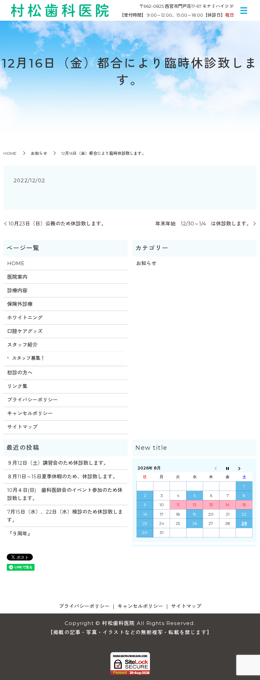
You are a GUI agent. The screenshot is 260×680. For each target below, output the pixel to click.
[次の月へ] (244, 467)
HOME (10, 153)
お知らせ (39, 153)
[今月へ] (227, 467)
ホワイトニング (25, 317)
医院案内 (17, 277)
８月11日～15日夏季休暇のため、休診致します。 (62, 476)
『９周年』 (19, 533)
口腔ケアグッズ (25, 331)
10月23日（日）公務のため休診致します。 (57, 223)
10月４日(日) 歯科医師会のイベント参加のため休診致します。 (65, 494)
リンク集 (17, 386)
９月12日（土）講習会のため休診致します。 (58, 463)
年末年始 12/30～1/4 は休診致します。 (203, 223)
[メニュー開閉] (243, 10)
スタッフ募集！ (28, 358)
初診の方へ (19, 372)
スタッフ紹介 (22, 345)
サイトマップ (22, 427)
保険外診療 (19, 304)
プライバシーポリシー (32, 400)
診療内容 (17, 290)
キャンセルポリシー (30, 413)
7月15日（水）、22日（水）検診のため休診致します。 (65, 516)
